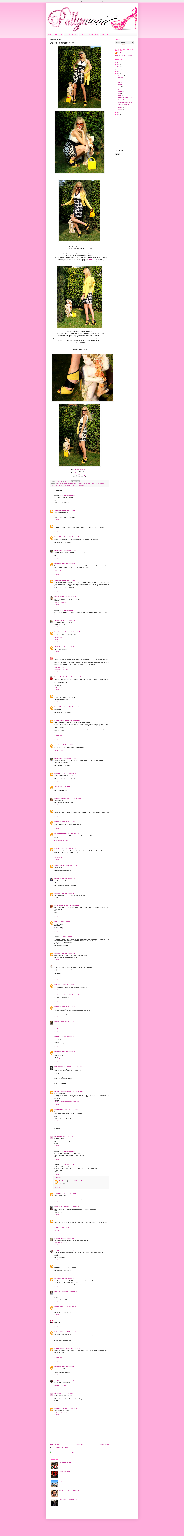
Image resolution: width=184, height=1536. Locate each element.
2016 (118, 71)
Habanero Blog (58, 687)
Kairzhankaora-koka (59, 929)
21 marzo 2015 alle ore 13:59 (67, 580)
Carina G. (57, 878)
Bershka (57, 483)
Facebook (57, 669)
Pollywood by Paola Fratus (57, 485)
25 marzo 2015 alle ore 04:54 (67, 1036)
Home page (79, 1444)
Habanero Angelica (59, 677)
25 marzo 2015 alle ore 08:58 (67, 1051)
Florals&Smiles (58, 637)
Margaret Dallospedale (60, 1091)
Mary (55, 1320)
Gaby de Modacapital (60, 1066)
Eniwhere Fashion (59, 720)
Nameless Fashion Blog (60, 1412)
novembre (121, 77)
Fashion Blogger (70, 483)
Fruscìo (90, 259)
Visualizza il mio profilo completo (123, 55)
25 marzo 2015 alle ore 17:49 (65, 1136)
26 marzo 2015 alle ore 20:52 (71, 1265)
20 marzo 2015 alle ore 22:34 (69, 550)
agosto (120, 84)
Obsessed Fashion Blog (60, 1242)
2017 (118, 69)
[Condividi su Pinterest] (79, 481)
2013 (118, 114)
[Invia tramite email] (72, 481)
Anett (55, 745)
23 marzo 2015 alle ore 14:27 (67, 821)
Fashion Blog (63, 483)
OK (128, 1)
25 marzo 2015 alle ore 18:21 (67, 1151)
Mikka (56, 985)
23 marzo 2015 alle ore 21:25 (67, 893)
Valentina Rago (58, 865)
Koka (55, 921)
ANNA (56, 647)
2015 (118, 73)
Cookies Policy (93, 34)
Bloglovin (65, 669)
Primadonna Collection (82, 473)
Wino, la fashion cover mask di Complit (69, 1490)
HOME (50, 34)
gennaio (120, 109)
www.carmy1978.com (60, 602)
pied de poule (101, 483)
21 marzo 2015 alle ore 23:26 (67, 620)
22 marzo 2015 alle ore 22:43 (71, 706)
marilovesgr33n (58, 905)
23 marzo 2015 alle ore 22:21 (71, 905)
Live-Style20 (57, 1291)
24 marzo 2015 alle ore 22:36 (71, 995)
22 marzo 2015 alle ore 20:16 (73, 677)
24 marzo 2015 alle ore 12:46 (67, 953)
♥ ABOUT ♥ (58, 34)
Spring (75, 485)
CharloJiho (57, 1126)
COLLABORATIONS (71, 34)
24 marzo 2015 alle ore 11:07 (67, 936)
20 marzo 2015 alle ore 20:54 (67, 525)
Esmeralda (57, 1220)
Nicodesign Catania (85, 483)
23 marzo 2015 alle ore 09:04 (69, 758)
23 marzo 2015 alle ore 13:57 (73, 810)
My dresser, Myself (59, 798)
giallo (80, 483)
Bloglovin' (57, 1230)
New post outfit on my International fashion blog (66, 1101)
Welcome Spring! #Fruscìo (125, 100)
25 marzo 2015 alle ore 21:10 (71, 1206)
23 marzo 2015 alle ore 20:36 (67, 878)
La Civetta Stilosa (59, 857)
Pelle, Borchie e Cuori (123, 104)
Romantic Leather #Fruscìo (125, 102)
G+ (61, 669)
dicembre (120, 75)
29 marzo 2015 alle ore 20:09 (71, 1306)
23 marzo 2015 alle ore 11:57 (65, 786)
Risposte (58, 1177)
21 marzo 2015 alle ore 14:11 (72, 596)
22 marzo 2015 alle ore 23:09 (72, 720)
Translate (127, 45)
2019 (118, 64)
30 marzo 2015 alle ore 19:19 (65, 1320)
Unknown (57, 510)
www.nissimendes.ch (59, 1059)
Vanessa (56, 620)
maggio (120, 91)
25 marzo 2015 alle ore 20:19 (69, 1193)
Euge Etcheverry (59, 1238)
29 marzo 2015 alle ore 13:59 (69, 1291)
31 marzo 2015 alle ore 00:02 (72, 1348)
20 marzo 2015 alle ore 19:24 (67, 510)
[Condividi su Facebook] (77, 481)
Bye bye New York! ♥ (64, 1471)
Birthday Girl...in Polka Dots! (125, 97)
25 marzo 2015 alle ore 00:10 (67, 1021)
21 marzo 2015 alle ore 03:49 (67, 563)
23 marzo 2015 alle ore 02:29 (65, 745)
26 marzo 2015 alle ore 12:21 (76, 1181)
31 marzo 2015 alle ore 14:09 (65, 1393)
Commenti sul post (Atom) (61, 1447)
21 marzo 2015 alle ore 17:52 (67, 610)
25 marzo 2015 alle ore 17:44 (68, 1126)
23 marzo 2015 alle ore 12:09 (73, 798)
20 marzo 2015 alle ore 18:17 (67, 495)
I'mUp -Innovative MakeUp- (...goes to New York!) (72, 1481)
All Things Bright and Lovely (61, 570)
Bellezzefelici (58, 1109)
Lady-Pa (56, 1021)
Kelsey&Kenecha (59, 632)
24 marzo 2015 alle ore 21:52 (66, 965)
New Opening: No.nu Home (66, 1462)
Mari (55, 1136)
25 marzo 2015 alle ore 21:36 (68, 1220)
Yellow (79, 485)
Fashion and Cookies (60, 667)
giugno (120, 89)
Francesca (57, 848)
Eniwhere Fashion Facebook (61, 737)
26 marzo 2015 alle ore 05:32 (72, 1238)
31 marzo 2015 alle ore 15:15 (69, 1408)
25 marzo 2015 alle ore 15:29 (70, 1109)
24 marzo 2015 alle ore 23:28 (67, 1006)
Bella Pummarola (58, 750)
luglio (119, 86)
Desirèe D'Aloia (58, 537)
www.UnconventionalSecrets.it (62, 840)
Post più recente (54, 1444)
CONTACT (83, 34)
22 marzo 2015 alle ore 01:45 (72, 632)
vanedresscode (58, 995)
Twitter (56, 639)
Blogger (99, 1514)
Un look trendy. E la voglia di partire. (68, 1499)
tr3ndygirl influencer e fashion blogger (64, 1250)
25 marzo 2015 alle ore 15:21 (75, 1091)
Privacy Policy (105, 34)
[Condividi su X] (76, 481)
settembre (121, 82)
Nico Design (82, 475)
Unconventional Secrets (61, 833)
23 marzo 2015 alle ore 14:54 (75, 833)
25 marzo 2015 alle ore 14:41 (74, 1066)
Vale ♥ (56, 657)
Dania (56, 965)
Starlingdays (57, 773)
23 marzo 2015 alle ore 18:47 (70, 865)
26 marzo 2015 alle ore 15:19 (83, 1250)
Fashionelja (57, 550)
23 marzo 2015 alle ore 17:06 (68, 848)
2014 (118, 112)
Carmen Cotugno (59, 596)
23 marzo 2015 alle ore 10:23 (69, 773)
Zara (82, 485)
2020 (118, 62)
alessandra (57, 695)
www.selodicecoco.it (60, 810)
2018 (118, 66)
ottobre (120, 80)
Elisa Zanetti (57, 1408)
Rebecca (56, 1036)
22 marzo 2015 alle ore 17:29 (66, 657)
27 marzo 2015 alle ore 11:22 (67, 1278)
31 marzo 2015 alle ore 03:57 (83, 1380)
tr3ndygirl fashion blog (60, 1385)
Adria (55, 786)
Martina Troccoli (58, 1206)
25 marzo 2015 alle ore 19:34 (67, 1164)
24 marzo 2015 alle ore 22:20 (66, 985)
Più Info (123, 1)
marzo (120, 95)
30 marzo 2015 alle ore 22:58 (70, 1332)
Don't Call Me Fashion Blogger (62, 1227)
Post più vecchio (104, 1444)
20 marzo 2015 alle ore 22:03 (71, 537)
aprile (119, 93)
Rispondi (56, 504)
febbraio (120, 107)
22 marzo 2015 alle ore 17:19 (66, 647)
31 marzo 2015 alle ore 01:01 (67, 1366)
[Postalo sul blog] (74, 481)
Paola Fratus (94, 483)
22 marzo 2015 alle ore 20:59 (68, 695)
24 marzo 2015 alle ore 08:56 (65, 921)
